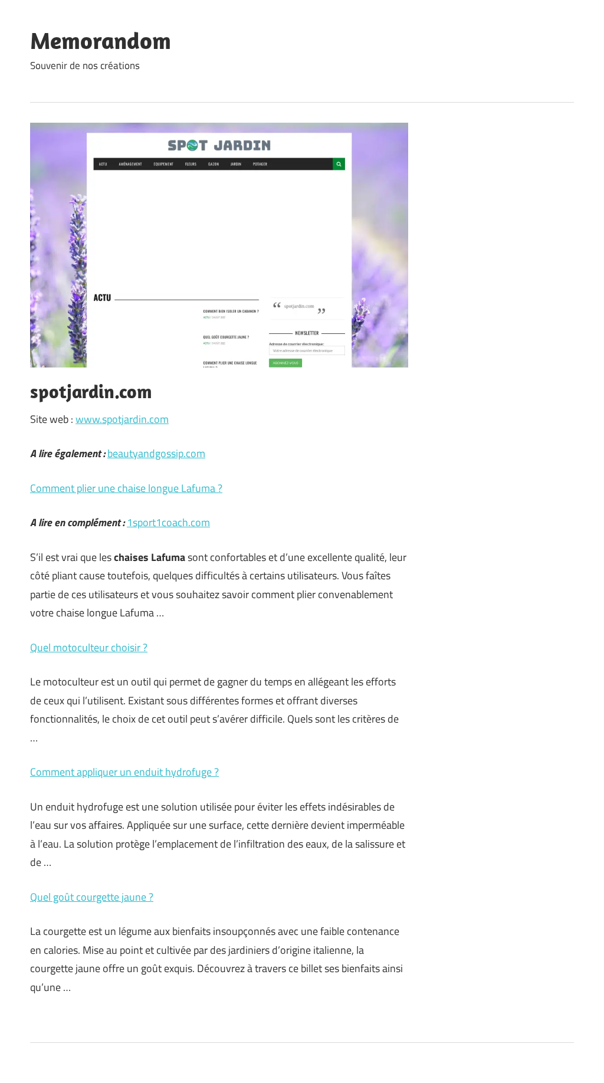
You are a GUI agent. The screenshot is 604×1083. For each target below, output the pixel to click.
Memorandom (100, 40)
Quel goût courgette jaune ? (91, 897)
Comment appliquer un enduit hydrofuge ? (124, 772)
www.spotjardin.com (122, 419)
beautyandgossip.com (156, 453)
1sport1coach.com (168, 522)
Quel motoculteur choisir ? (88, 647)
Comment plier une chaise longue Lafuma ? (126, 488)
